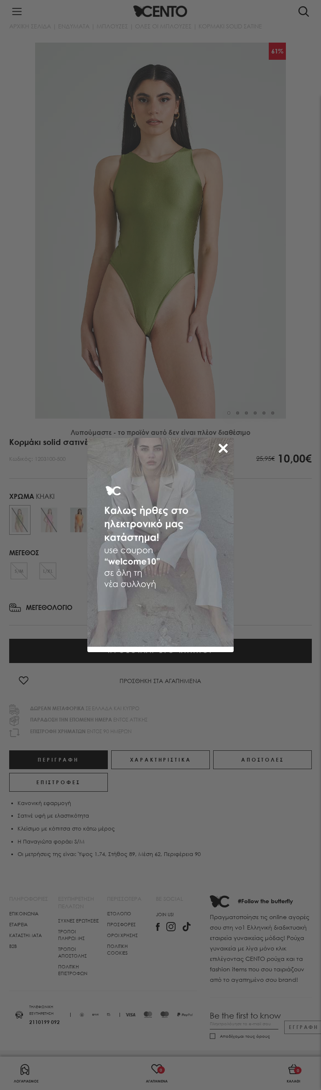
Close (225, 446)
